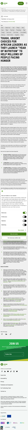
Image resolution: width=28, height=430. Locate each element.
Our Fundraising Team (6, 388)
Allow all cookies (14, 234)
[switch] (25, 217)
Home (2, 8)
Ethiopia (18, 27)
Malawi (7, 30)
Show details (21, 230)
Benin (2, 27)
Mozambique (18, 30)
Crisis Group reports (13, 311)
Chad (13, 27)
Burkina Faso (8, 27)
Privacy (2, 381)
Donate (20, 3)
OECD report (15, 323)
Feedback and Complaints (7, 384)
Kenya (2, 30)
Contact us (3, 391)
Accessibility (4, 378)
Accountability (23, 32)
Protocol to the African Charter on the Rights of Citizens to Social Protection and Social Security (14, 241)
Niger (24, 30)
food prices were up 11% (11, 325)
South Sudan (15, 32)
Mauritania (12, 30)
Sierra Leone (9, 32)
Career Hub (3, 375)
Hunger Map (18, 301)
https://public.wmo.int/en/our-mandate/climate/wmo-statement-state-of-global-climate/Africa (14, 315)
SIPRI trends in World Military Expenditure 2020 (14, 320)
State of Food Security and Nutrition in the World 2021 (14, 281)
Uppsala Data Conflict (13, 310)
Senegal (2, 32)
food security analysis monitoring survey (13, 299)
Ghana (23, 27)
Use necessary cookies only (14, 237)
